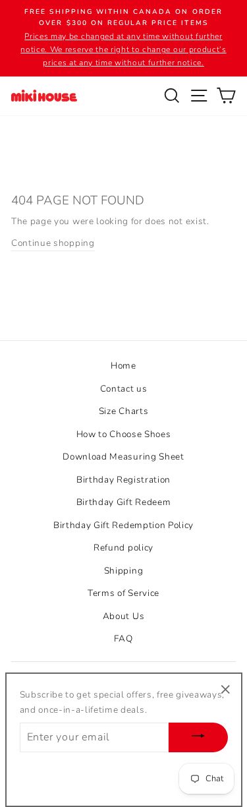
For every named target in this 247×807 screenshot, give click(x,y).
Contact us (124, 388)
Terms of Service (123, 593)
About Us (123, 616)
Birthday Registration (123, 479)
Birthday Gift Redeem (123, 502)
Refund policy (123, 547)
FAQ (123, 638)
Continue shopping (53, 243)
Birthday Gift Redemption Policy (123, 525)
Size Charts (123, 411)
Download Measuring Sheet (123, 456)
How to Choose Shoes (123, 434)
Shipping (123, 570)
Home (123, 365)
